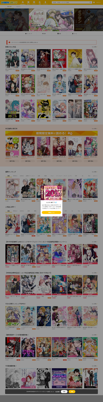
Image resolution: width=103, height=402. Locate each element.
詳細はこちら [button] (51, 212)
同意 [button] (72, 391)
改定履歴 (57, 391)
